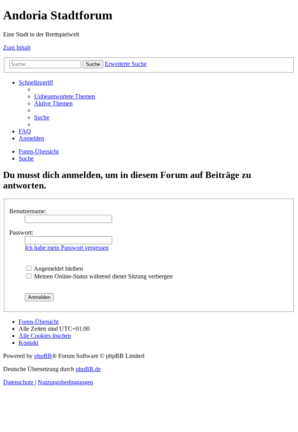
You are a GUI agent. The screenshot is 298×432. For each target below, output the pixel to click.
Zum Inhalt (16, 47)
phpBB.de (88, 369)
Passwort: (21, 232)
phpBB (43, 356)
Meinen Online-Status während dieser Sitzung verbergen (103, 276)
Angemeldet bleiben (58, 268)
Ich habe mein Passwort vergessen (67, 247)
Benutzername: (27, 211)
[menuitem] (64, 96)
